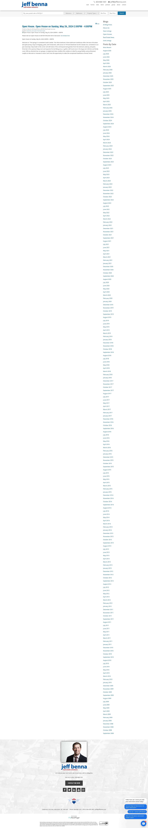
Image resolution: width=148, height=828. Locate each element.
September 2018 (108, 352)
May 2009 (106, 708)
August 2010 (107, 660)
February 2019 (107, 336)
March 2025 (107, 105)
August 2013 (107, 546)
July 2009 (106, 702)
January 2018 (107, 378)
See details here (65, 35)
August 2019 (107, 317)
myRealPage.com (74, 818)
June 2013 (106, 552)
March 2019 (107, 333)
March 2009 (107, 714)
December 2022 (108, 190)
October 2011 (107, 616)
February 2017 (107, 413)
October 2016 (107, 425)
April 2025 (106, 101)
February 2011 (107, 641)
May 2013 (106, 555)
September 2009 (108, 695)
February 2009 (107, 717)
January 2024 (107, 149)
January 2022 (107, 225)
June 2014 (106, 514)
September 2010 (108, 657)
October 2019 (107, 311)
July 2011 (106, 625)
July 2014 (106, 511)
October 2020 (107, 273)
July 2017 (106, 397)
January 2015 (107, 492)
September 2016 (108, 428)
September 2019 (108, 314)
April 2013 (106, 559)
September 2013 (108, 543)
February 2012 (107, 603)
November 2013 (108, 536)
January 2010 (107, 682)
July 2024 (106, 130)
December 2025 (108, 76)
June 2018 (106, 362)
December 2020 (108, 267)
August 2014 (107, 508)
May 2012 (106, 594)
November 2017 (108, 384)
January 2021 (107, 263)
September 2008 (108, 733)
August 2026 (107, 51)
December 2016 (108, 419)
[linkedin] (74, 790)
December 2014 (108, 495)
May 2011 (106, 632)
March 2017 (107, 409)
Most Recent (107, 47)
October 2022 (107, 197)
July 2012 (106, 587)
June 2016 (106, 438)
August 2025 (107, 89)
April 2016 (106, 444)
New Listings (107, 31)
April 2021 (106, 254)
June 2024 (106, 133)
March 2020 (107, 295)
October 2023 (107, 159)
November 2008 (108, 727)
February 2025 (107, 108)
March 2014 (107, 524)
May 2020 (106, 289)
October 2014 (107, 501)
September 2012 (108, 581)
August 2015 (107, 470)
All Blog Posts (107, 25)
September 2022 (108, 200)
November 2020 (108, 270)
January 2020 (107, 301)
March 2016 (107, 447)
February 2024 (107, 146)
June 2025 (106, 95)
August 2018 (107, 355)
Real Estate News (108, 37)
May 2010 (106, 670)
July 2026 (106, 54)
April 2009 (106, 711)
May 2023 (106, 174)
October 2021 (107, 235)
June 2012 (106, 590)
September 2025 (108, 86)
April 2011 (106, 635)
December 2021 (108, 228)
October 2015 (107, 463)
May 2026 (106, 60)
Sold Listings (107, 41)
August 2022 (107, 203)
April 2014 (106, 521)
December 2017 (108, 381)
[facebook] (65, 790)
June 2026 (106, 57)
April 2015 (106, 482)
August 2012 (107, 584)
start (87, 4)
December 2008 (108, 724)
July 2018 (106, 359)
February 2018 (107, 374)
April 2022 (106, 216)
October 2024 (107, 120)
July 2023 (106, 168)
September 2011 (108, 619)
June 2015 (106, 476)
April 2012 (106, 597)
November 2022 (108, 193)
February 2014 (107, 527)
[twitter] (69, 790)
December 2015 (108, 457)
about (118, 4)
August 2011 (107, 622)
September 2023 (108, 162)
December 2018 (108, 343)
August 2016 (107, 432)
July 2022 (106, 206)
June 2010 (106, 667)
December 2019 (108, 305)
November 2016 (108, 422)
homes (92, 4)
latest (102, 4)
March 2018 (107, 371)
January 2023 (107, 187)
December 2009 (108, 686)
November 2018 (108, 346)
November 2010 (108, 651)
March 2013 (107, 562)
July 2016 (106, 435)
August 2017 (107, 394)
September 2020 (108, 276)
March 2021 (107, 257)
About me (106, 28)
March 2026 (107, 66)
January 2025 (107, 111)
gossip (113, 4)
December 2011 (108, 609)
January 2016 (107, 454)
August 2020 (107, 279)
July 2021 (106, 244)
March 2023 (107, 181)
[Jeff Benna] (34, 9)
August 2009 (107, 698)
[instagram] (83, 790)
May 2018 (106, 365)
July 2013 (106, 549)
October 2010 (107, 654)
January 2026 (107, 73)
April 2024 (106, 139)
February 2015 (107, 489)
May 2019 (106, 327)
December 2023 (108, 152)
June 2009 (106, 705)
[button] (143, 823)
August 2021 (107, 241)
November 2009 (108, 689)
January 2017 (107, 416)
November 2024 (108, 117)
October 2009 (107, 692)
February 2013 (107, 565)
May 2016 (106, 441)
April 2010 (106, 673)
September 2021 (108, 238)
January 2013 (107, 568)
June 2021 (106, 247)
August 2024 (107, 127)
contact (124, 4)
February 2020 (107, 298)
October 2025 (107, 82)
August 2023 (107, 165)
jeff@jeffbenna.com (100, 809)
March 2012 (107, 600)
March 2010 (107, 676)
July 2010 (106, 663)
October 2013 (107, 540)
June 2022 (106, 209)
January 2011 (107, 644)
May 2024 (106, 136)
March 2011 (107, 638)
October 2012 (107, 578)
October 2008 (107, 730)
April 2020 (106, 292)
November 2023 (108, 155)
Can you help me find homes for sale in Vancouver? (135, 806)
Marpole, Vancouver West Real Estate (36, 31)
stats (97, 4)
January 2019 (107, 340)
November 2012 (108, 575)
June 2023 (106, 171)
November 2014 (108, 498)
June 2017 (106, 400)
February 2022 (107, 222)
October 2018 (107, 349)
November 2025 (108, 79)
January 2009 (107, 721)
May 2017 (106, 403)
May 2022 (106, 213)
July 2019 (106, 320)
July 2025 (106, 92)
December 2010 (108, 648)
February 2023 (107, 184)
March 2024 (107, 143)
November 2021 (108, 232)
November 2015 (108, 460)
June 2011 (106, 628)
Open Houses (107, 34)
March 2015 (107, 486)
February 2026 (107, 70)
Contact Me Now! (74, 783)
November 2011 (108, 613)
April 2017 (106, 406)
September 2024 (108, 124)
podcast (107, 4)
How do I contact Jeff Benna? (137, 812)
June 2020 (106, 286)
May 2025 (106, 98)
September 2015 (108, 467)
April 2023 (106, 178)
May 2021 (106, 251)
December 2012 (108, 571)
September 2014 (108, 505)
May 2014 (106, 517)
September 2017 (108, 390)
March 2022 (107, 219)
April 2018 (106, 368)
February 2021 (107, 260)
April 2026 (106, 63)
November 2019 (108, 308)
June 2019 (106, 324)
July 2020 (106, 282)
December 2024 (108, 114)
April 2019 (106, 330)
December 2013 (108, 533)
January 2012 (107, 606)
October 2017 (107, 387)
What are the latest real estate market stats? (135, 816)
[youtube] (79, 790)
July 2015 (106, 473)
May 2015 (106, 479)
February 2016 (107, 451)
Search (122, 13)
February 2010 (107, 679)
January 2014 (107, 530)
